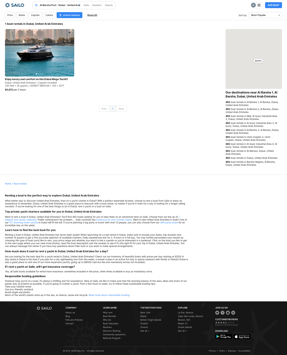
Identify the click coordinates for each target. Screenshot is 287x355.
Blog (67, 316)
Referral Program (111, 338)
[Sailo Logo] (14, 5)
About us (70, 312)
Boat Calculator (111, 323)
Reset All (92, 15)
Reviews (107, 327)
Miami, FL (183, 323)
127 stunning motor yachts (23, 222)
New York (145, 312)
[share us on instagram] (228, 313)
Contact (69, 323)
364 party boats (169, 222)
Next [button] (121, 108)
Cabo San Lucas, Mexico (190, 316)
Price (10, 15)
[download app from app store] (242, 336)
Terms (222, 351)
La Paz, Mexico (185, 312)
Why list (107, 319)
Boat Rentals (109, 316)
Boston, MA (184, 319)
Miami (143, 316)
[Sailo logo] (50, 308)
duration (96, 5)
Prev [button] (104, 108)
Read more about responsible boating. (109, 295)
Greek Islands (185, 327)
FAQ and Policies (74, 319)
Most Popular (258, 15)
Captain (35, 15)
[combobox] (60, 5)
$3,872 (258, 61)
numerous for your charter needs (114, 219)
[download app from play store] (223, 336)
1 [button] (112, 108)
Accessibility (244, 351)
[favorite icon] (69, 33)
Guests (109, 5)
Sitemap (232, 351)
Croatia (144, 323)
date (86, 5)
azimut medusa (71, 15)
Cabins (49, 15)
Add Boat (273, 5)
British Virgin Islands (150, 319)
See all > (144, 330)
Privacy (212, 351)
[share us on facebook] (223, 313)
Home (8, 183)
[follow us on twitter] (217, 313)
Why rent (107, 312)
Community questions (114, 334)
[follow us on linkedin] (233, 313)
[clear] (79, 5)
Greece (144, 327)
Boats (22, 15)
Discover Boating (111, 330)
